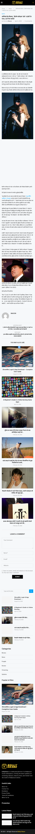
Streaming (5, 670)
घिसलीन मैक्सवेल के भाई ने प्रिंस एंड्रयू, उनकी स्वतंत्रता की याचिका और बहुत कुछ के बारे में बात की (23, 748)
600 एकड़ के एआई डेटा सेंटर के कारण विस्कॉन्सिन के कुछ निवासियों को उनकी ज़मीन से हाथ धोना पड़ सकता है (23, 738)
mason (10, 21)
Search (31, 591)
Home (3, 8)
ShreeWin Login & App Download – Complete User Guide (14, 708)
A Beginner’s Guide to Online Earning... (23, 608)
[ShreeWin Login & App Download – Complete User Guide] (17, 356)
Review (4, 666)
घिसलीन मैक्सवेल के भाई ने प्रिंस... (22, 638)
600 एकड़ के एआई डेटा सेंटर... (22, 627)
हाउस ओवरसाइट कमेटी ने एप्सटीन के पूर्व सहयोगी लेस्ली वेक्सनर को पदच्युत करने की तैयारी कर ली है (22, 822)
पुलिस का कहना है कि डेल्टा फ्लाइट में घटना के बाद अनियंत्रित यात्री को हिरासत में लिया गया (23, 727)
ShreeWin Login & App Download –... (21, 598)
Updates (4, 674)
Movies (4, 653)
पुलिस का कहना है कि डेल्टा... (21, 617)
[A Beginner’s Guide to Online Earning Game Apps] (17, 387)
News (10, 8)
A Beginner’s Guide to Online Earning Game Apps (22, 716)
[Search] (32, 2)
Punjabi (4, 661)
